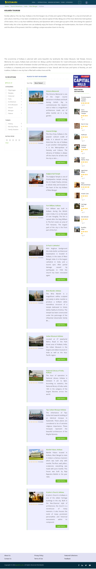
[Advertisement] (48, 43)
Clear (7, 143)
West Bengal (33, 6)
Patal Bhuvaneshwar (86, 184)
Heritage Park (84, 205)
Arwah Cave (85, 193)
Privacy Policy (38, 555)
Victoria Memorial (52, 91)
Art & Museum (15, 105)
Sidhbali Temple (83, 146)
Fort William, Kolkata (53, 206)
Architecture (15, 102)
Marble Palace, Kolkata (54, 450)
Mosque (15, 110)
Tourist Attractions (16, 6)
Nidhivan (84, 135)
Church (15, 108)
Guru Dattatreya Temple (84, 111)
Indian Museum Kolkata (54, 336)
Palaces (15, 113)
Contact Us (7, 559)
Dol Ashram (84, 217)
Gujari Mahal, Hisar (85, 159)
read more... (61, 120)
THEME (63, 2)
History (15, 124)
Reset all (9, 83)
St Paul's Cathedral (52, 246)
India (25, 6)
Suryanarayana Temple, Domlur (86, 99)
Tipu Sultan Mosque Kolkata (56, 410)
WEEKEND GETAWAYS (54, 2)
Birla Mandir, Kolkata (53, 291)
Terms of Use (38, 559)
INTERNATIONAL (42, 2)
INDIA (33, 2)
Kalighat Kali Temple (53, 174)
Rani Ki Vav (84, 124)
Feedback (67, 559)
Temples (15, 93)
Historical (15, 96)
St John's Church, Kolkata (55, 492)
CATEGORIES (69, 2)
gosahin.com (20, 565)
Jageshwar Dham (84, 171)
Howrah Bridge (51, 131)
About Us (7, 555)
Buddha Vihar (83, 228)
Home (7, 6)
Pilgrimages (15, 90)
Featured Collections (71, 555)
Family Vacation (15, 129)
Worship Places (15, 126)
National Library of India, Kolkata (55, 372)
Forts (15, 99)
